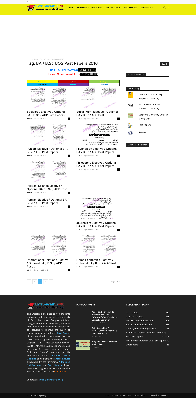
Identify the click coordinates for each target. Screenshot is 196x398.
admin (29, 119)
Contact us (146, 8)
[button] (165, 7)
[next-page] (51, 281)
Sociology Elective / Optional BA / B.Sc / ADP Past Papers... (47, 113)
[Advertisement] (98, 35)
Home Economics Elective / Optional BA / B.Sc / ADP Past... (97, 261)
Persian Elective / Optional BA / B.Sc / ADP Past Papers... (48, 201)
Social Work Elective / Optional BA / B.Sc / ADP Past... (97, 113)
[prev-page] (29, 281)
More (108, 8)
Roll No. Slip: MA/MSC (64, 70)
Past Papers (96, 8)
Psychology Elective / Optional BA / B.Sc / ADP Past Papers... (96, 150)
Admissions (82, 8)
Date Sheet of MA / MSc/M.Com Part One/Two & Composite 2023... (104, 330)
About (117, 8)
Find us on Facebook (136, 75)
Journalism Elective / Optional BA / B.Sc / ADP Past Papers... (96, 224)
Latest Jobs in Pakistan (137, 145)
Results (73, 85)
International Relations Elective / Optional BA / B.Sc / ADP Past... (47, 263)
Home (71, 8)
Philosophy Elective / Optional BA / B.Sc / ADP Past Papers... (96, 164)
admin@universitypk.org (50, 379)
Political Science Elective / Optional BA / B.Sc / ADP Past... (48, 187)
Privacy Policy (130, 8)
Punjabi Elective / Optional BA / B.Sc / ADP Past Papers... (47, 150)
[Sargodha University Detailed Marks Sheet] (83, 345)
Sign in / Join (31, 2)
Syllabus (73, 82)
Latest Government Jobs (64, 74)
